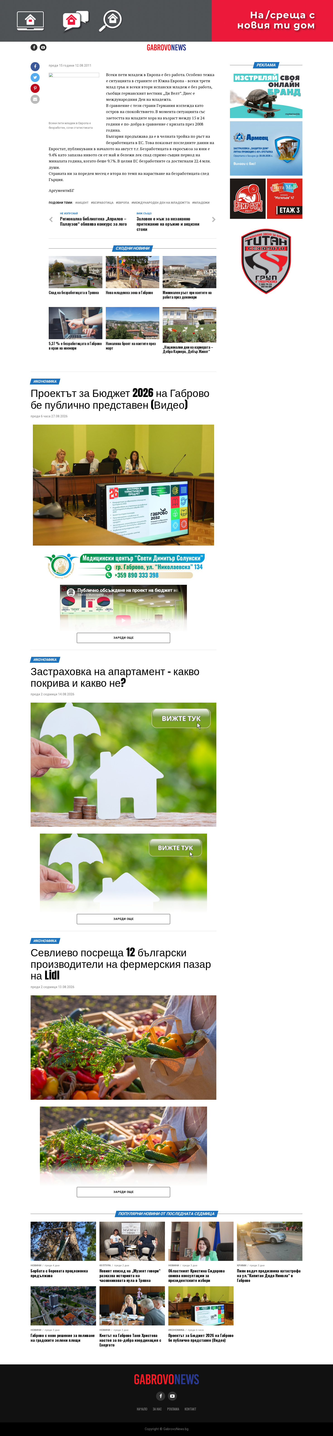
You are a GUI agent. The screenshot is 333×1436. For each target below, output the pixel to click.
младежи (202, 202)
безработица (103, 202)
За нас (157, 1409)
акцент (83, 202)
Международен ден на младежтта (161, 202)
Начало (142, 1409)
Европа (123, 202)
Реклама (173, 1409)
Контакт (190, 1409)
